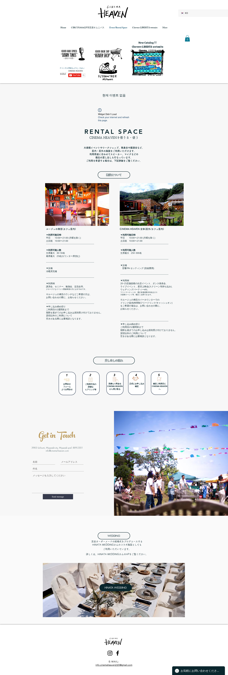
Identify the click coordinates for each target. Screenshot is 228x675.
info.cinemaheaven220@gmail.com (114, 665)
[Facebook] (117, 653)
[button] (187, 38)
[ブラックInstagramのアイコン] (110, 653)
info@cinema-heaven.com (57, 450)
